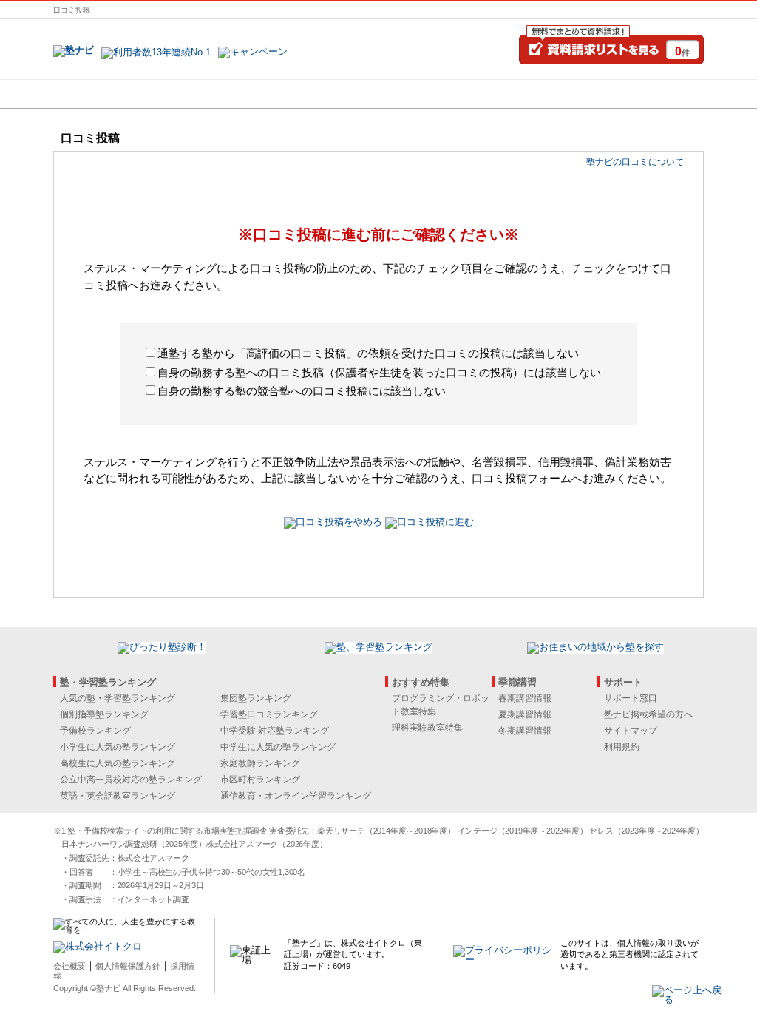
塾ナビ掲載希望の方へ (648, 714)
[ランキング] (323, 94)
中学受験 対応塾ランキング (274, 731)
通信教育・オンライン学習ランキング (295, 796)
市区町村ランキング (260, 779)
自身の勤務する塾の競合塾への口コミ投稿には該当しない (301, 391)
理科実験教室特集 (427, 728)
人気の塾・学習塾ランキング (117, 698)
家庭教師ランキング (260, 763)
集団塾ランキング (255, 698)
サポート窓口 (630, 698)
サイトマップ (630, 731)
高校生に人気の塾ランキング (117, 763)
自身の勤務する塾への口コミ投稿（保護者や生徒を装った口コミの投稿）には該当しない (379, 372)
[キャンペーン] (647, 94)
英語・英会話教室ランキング (117, 796)
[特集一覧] (539, 94)
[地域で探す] (107, 94)
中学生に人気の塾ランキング (278, 747)
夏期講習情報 (524, 714)
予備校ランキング (95, 731)
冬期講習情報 (524, 731)
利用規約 (621, 747)
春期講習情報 (524, 698)
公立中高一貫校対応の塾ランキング (131, 779)
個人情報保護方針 (127, 965)
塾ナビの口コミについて (635, 162)
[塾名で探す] (215, 94)
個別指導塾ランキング (104, 714)
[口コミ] (431, 94)
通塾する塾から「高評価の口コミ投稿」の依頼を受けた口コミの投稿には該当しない (368, 353)
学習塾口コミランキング (269, 714)
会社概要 (69, 965)
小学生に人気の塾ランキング (117, 747)
